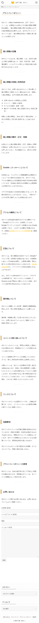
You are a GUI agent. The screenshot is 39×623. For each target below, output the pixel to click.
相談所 (34, 617)
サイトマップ (14, 617)
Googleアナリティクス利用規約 (20, 231)
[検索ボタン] (2, 2)
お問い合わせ (6, 617)
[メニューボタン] (36, 2)
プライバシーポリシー (25, 617)
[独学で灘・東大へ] (19, 2)
